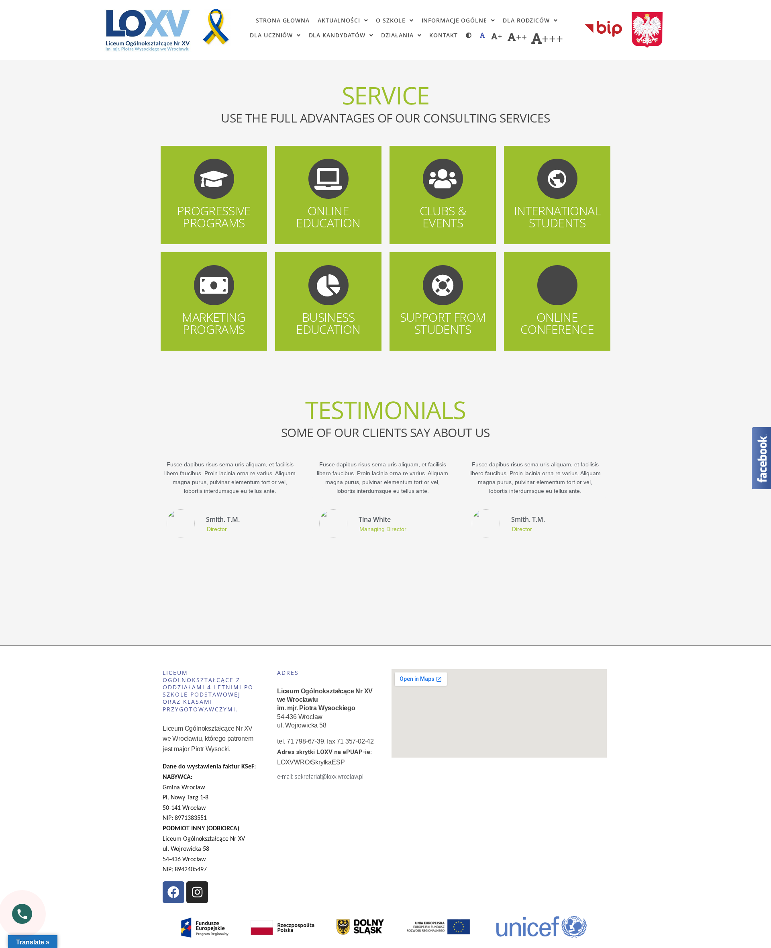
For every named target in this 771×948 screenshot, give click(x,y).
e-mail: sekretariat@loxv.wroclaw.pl (320, 776)
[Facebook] (173, 892)
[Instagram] (197, 892)
